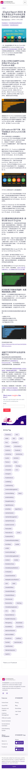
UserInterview (17, 642)
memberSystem (9, 513)
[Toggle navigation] (25, 2)
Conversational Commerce (6, 724)
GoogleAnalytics (9, 501)
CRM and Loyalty (6, 718)
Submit (7, 410)
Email (5, 403)
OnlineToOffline (9, 587)
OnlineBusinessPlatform (15, 22)
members (16, 458)
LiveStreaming (9, 485)
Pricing (17, 702)
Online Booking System (6, 729)
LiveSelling (8, 481)
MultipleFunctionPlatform (12, 579)
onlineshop (8, 454)
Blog (16, 705)
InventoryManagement (11, 489)
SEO (14, 438)
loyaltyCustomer (9, 524)
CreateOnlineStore (10, 575)
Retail (19, 493)
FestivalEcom (8, 532)
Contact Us (5, 744)
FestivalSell (8, 528)
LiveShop (18, 638)
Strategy (18, 466)
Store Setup (18, 708)
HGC (17, 434)
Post (6, 442)
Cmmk (18, 532)
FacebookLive (9, 477)
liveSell (17, 544)
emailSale (7, 509)
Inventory (7, 450)
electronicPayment (10, 630)
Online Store (5, 702)
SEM (21, 438)
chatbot (7, 560)
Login (16, 714)
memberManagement (11, 517)
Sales (15, 462)
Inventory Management (5, 714)
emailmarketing (9, 497)
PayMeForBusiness (10, 618)
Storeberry (5, 22)
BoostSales (19, 622)
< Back (4, 8)
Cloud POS (4, 705)
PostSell (7, 642)
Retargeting (8, 622)
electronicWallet (9, 634)
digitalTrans (18, 509)
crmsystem (8, 469)
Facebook (17, 450)
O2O (6, 583)
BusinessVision (6, 19)
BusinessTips (8, 603)
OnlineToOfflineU (9, 595)
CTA (6, 611)
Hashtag (19, 603)
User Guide (18, 711)
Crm (17, 469)
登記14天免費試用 (13, 390)
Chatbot (7, 446)
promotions (8, 466)
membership (19, 454)
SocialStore (19, 626)
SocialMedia (5, 25)
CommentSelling (9, 493)
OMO (13, 583)
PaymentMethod (9, 614)
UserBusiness (9, 646)
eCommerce (17, 446)
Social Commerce (6, 720)
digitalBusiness (14, 25)
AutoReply (8, 544)
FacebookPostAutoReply (12, 540)
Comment (14, 442)
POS (13, 611)
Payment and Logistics (5, 709)
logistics (7, 654)
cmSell (7, 548)
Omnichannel (8, 599)
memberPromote (9, 520)
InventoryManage (10, 552)
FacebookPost (9, 536)
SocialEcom (8, 638)
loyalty (7, 458)
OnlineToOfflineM (9, 591)
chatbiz (16, 560)
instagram (8, 473)
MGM (6, 438)
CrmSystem (8, 571)
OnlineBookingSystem (11, 607)
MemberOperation (10, 650)
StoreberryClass (9, 564)
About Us (4, 741)
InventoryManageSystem (12, 556)
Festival (7, 462)
